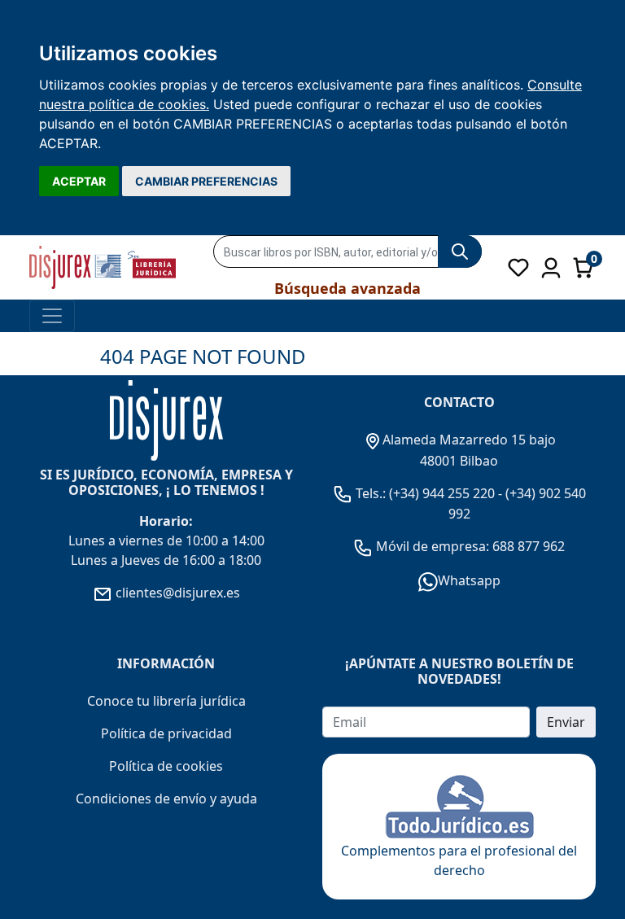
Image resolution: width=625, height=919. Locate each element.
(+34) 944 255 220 (442, 493)
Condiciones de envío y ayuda (166, 798)
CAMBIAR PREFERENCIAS (206, 181)
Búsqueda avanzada (347, 288)
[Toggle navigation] (52, 316)
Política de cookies (166, 766)
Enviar (566, 722)
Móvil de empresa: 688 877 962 (469, 546)
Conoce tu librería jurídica (166, 701)
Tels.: (370, 493)
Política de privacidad (166, 733)
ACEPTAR (79, 181)
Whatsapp (469, 580)
